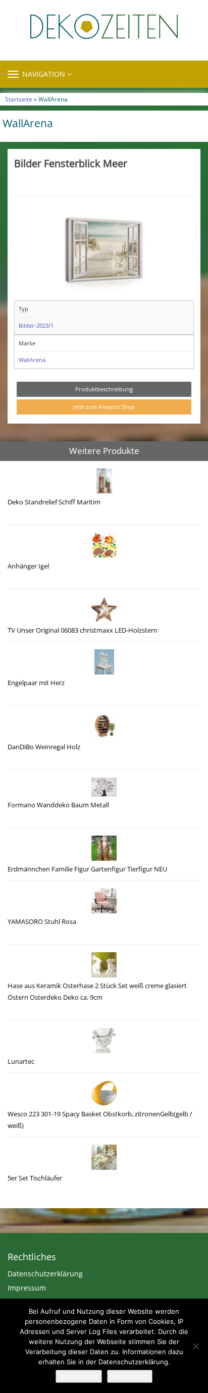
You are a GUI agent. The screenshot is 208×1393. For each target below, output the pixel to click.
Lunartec (21, 1061)
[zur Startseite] (104, 26)
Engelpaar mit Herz (36, 683)
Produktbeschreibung (104, 389)
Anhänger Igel (28, 566)
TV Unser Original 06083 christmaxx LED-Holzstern (83, 630)
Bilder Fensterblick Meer (70, 163)
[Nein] (195, 1346)
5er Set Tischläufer (35, 1178)
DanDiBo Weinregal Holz (44, 747)
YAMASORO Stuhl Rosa (42, 921)
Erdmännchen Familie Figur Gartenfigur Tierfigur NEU (87, 869)
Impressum (27, 1288)
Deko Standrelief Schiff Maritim (54, 502)
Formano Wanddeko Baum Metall (58, 805)
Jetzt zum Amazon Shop (104, 406)
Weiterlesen (129, 1376)
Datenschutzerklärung (45, 1273)
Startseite (18, 99)
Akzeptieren (79, 1376)
